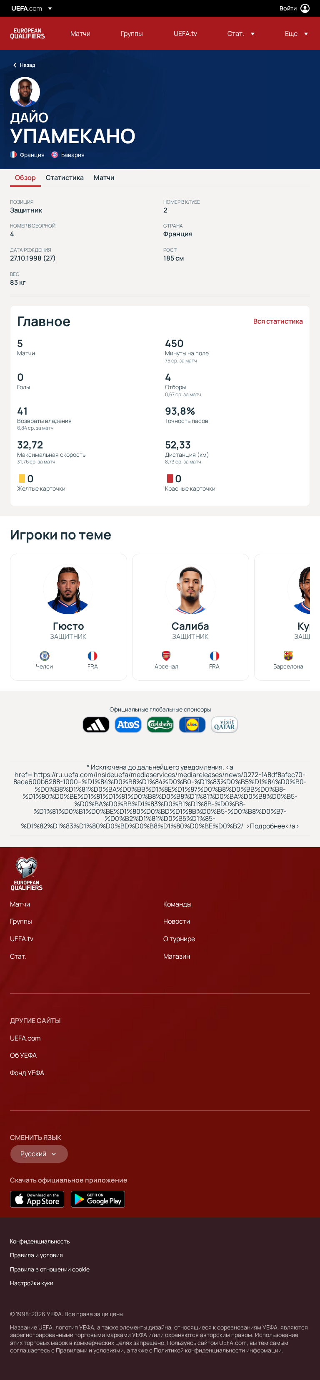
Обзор (25, 178)
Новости (176, 921)
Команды (177, 904)
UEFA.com (25, 1038)
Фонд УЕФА (27, 1072)
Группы (21, 921)
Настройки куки (31, 1283)
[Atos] (128, 725)
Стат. (18, 956)
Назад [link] (27, 64)
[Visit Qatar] (224, 725)
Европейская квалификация (27, 33)
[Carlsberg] (160, 725)
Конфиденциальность (40, 1241)
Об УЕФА (23, 1055)
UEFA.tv (21, 938)
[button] (241, 33)
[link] (80, 33)
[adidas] (96, 725)
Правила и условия (36, 1255)
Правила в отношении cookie (50, 1269)
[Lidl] (192, 725)
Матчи (104, 178)
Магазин (176, 956)
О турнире (179, 938)
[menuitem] (85, 33)
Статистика (65, 178)
